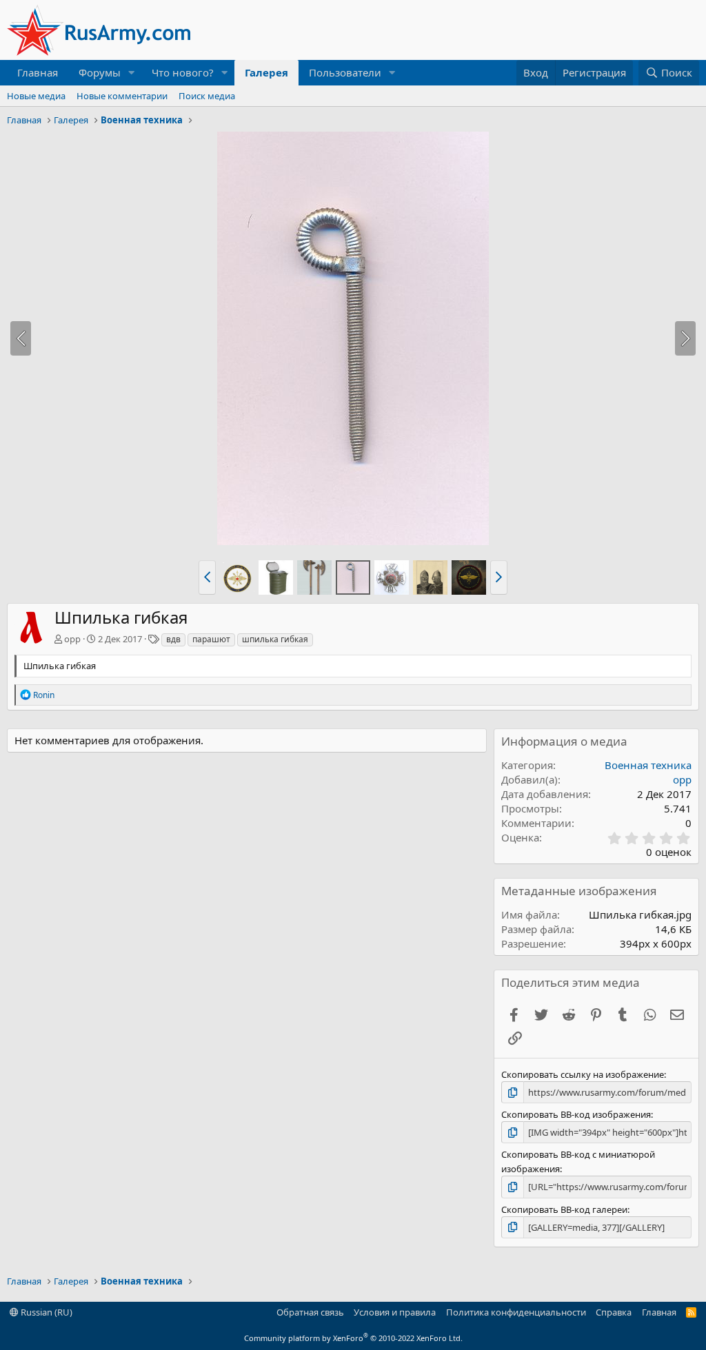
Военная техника (648, 765)
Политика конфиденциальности (516, 1312)
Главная (37, 72)
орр (72, 639)
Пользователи (345, 72)
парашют (211, 639)
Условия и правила (395, 1312)
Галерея (266, 72)
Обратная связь (310, 1312)
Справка (614, 1312)
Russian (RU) (45, 1312)
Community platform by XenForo (353, 1338)
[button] (131, 72)
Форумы (100, 72)
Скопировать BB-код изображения (576, 1114)
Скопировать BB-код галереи (564, 1209)
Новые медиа (36, 96)
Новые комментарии (122, 96)
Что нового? (183, 72)
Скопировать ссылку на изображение (582, 1074)
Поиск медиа (207, 96)
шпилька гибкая (275, 639)
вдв (173, 639)
